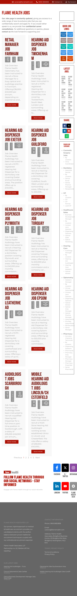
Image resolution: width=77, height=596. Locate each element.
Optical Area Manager (68, 309)
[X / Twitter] (65, 468)
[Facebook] (57, 468)
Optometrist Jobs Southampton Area (53, 566)
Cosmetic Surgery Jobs (67, 152)
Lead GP (68, 206)
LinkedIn (57, 492)
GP (64, 193)
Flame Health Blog (73, 494)
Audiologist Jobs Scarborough (13, 381)
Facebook (57, 474)
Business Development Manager (70, 217)
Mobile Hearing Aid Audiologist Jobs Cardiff (55, 571)
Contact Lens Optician (68, 227)
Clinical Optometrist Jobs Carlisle (15, 571)
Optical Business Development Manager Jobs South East (19, 577)
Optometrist (69, 319)
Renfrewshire (70, 325)
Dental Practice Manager (68, 185)
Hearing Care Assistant (68, 267)
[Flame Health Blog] (73, 486)
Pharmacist (69, 351)
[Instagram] (73, 468)
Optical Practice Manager (68, 315)
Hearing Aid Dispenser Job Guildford (40, 137)
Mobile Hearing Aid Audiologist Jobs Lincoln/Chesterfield (40, 386)
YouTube (65, 492)
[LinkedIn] (57, 486)
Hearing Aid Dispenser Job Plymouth (13, 216)
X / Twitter (65, 475)
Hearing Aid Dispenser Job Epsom (40, 293)
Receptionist (69, 189)
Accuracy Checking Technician (69, 338)
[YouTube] (65, 486)
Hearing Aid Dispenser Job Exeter (13, 135)
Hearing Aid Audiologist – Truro (15, 566)
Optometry (68, 278)
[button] (7, 59)
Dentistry (67, 168)
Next (37, 457)
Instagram (73, 474)
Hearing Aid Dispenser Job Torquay (40, 216)
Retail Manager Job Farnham (11, 47)
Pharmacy (67, 334)
